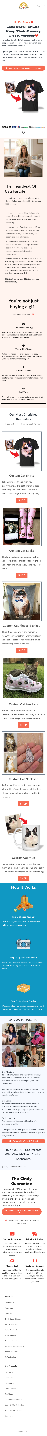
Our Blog (8, 1313)
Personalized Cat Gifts (14, 1410)
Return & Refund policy (14, 1346)
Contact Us (9, 1303)
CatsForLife (25, 1431)
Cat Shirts (9, 1372)
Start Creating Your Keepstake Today (23, 1211)
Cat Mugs (9, 1394)
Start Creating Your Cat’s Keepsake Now (25, 68)
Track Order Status (13, 1319)
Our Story (9, 1308)
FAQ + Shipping (11, 1324)
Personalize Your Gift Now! (25, 1141)
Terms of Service (12, 1341)
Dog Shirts (9, 1416)
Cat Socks (9, 1378)
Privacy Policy (10, 1335)
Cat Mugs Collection (13, 1399)
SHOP (21, 500)
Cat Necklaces (11, 1389)
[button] (3, 5)
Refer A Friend (11, 1330)
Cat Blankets (10, 1383)
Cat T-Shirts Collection (14, 1405)
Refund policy (10, 1357)
